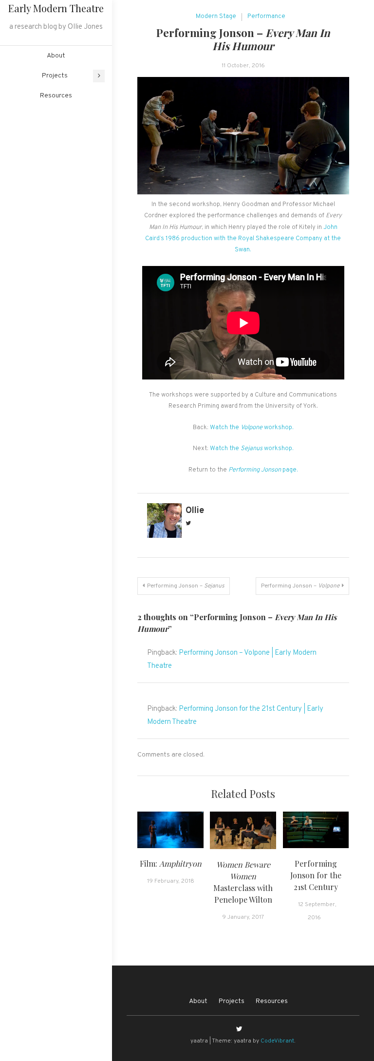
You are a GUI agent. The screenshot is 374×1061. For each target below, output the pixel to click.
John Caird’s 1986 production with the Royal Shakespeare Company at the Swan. (243, 239)
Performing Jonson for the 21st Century (315, 875)
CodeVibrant (277, 1041)
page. (263, 470)
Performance (266, 16)
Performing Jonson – (185, 586)
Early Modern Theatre (56, 8)
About (56, 56)
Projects (55, 76)
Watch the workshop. (251, 428)
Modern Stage (216, 16)
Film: (171, 863)
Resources (56, 96)
